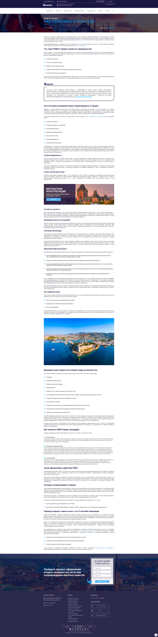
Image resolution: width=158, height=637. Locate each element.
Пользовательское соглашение (71, 632)
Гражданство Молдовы (73, 621)
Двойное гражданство (73, 604)
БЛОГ (100, 610)
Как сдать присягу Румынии (74, 607)
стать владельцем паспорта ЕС (88, 530)
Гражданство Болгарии (73, 599)
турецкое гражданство (80, 45)
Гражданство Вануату (73, 602)
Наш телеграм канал (63, 1)
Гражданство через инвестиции (75, 606)
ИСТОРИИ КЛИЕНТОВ (101, 615)
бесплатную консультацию (105, 547)
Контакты (107, 10)
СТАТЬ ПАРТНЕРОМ (101, 605)
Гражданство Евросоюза (73, 609)
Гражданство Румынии (73, 598)
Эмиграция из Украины (73, 618)
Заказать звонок (102, 581)
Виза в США (70, 612)
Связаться (53, 199)
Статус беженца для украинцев (75, 610)
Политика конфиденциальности (85, 632)
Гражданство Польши (73, 601)
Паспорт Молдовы (72, 619)
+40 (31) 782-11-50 (110, 4)
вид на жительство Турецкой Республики (97, 116)
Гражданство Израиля (73, 613)
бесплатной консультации (83, 96)
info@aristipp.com (50, 1)
